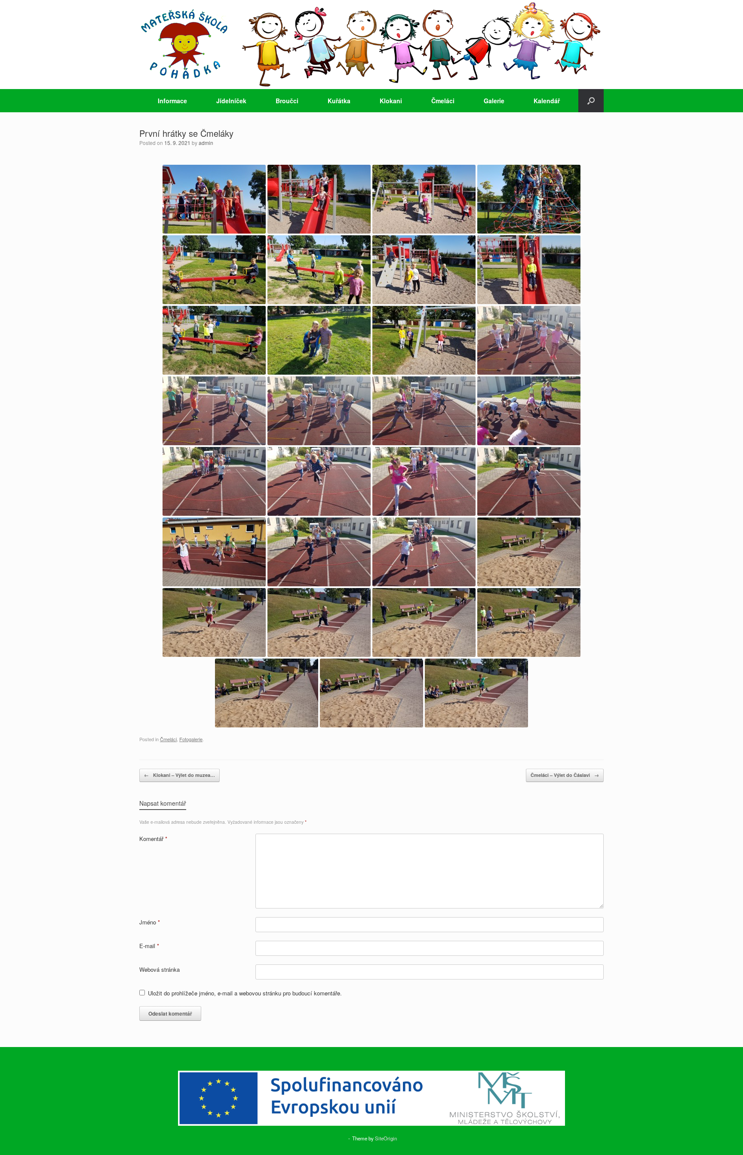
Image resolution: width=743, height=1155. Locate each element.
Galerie (494, 100)
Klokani (391, 100)
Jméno (149, 922)
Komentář (153, 839)
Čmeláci (442, 100)
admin (206, 142)
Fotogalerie (191, 739)
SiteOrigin (386, 1138)
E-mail (149, 946)
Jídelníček (231, 100)
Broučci (287, 100)
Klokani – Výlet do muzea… (179, 775)
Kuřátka (339, 100)
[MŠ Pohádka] (371, 44)
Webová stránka (159, 969)
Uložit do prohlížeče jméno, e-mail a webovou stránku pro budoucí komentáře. (245, 993)
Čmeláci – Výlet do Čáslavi (565, 775)
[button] (591, 100)
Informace (172, 100)
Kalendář (547, 100)
